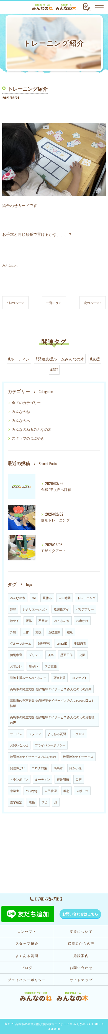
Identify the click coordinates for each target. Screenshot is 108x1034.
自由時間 (64, 597)
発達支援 (59, 677)
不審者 (43, 620)
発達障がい (17, 768)
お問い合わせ (19, 745)
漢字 (51, 654)
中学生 (14, 790)
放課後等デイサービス (78, 756)
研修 (29, 620)
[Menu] (99, 7)
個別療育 (16, 654)
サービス (16, 733)
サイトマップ (81, 979)
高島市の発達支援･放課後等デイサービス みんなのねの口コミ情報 (52, 703)
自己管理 (51, 790)
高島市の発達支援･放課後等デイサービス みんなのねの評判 (50, 689)
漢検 (32, 802)
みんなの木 (9, 265)
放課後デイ (61, 609)
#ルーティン (19, 359)
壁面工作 (66, 654)
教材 (66, 790)
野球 (13, 609)
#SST (54, 369)
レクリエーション (35, 609)
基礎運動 (54, 632)
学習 (45, 802)
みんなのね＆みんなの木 (32, 429)
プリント (35, 654)
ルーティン (42, 779)
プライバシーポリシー (50, 745)
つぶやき (32, 790)
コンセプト (79, 677)
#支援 (95, 359)
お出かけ (82, 620)
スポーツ (82, 790)
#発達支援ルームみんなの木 (59, 359)
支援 (38, 632)
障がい (33, 666)
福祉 (70, 632)
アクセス (79, 733)
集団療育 (80, 643)
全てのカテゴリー (26, 402)
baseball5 (62, 643)
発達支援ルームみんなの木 (28, 677)
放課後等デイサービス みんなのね (33, 756)
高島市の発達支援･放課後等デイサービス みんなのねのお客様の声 (52, 719)
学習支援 (51, 666)
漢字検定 (16, 802)
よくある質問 (57, 733)
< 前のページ (15, 302)
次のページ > (92, 302)
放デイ (14, 620)
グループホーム (20, 643)
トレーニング (86, 597)
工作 (26, 632)
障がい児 (76, 768)
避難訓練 (63, 779)
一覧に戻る (53, 302)
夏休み (47, 597)
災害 (79, 779)
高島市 (58, 768)
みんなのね (21, 411)
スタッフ (35, 733)
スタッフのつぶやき (28, 438)
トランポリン (19, 779)
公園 (82, 654)
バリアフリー (85, 609)
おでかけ (16, 666)
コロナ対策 (39, 768)
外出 (13, 632)
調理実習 (44, 643)
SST (34, 597)
